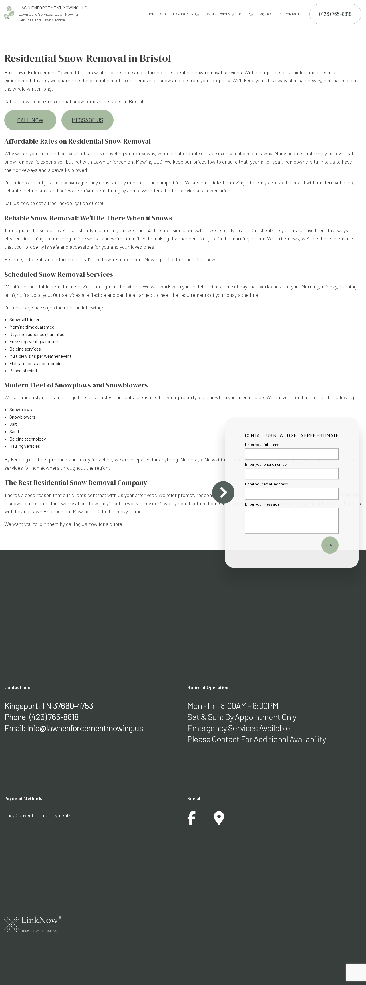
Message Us (87, 120)
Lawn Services (217, 14)
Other (244, 14)
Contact (292, 14)
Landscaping (184, 14)
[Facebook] (191, 821)
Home (152, 14)
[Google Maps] (219, 821)
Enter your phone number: (267, 464)
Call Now (30, 120)
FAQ (261, 14)
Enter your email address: (267, 483)
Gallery (274, 14)
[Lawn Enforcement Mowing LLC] (9, 12)
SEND (330, 544)
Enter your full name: (263, 444)
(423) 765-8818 (335, 14)
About (164, 14)
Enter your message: (263, 503)
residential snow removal (194, 72)
